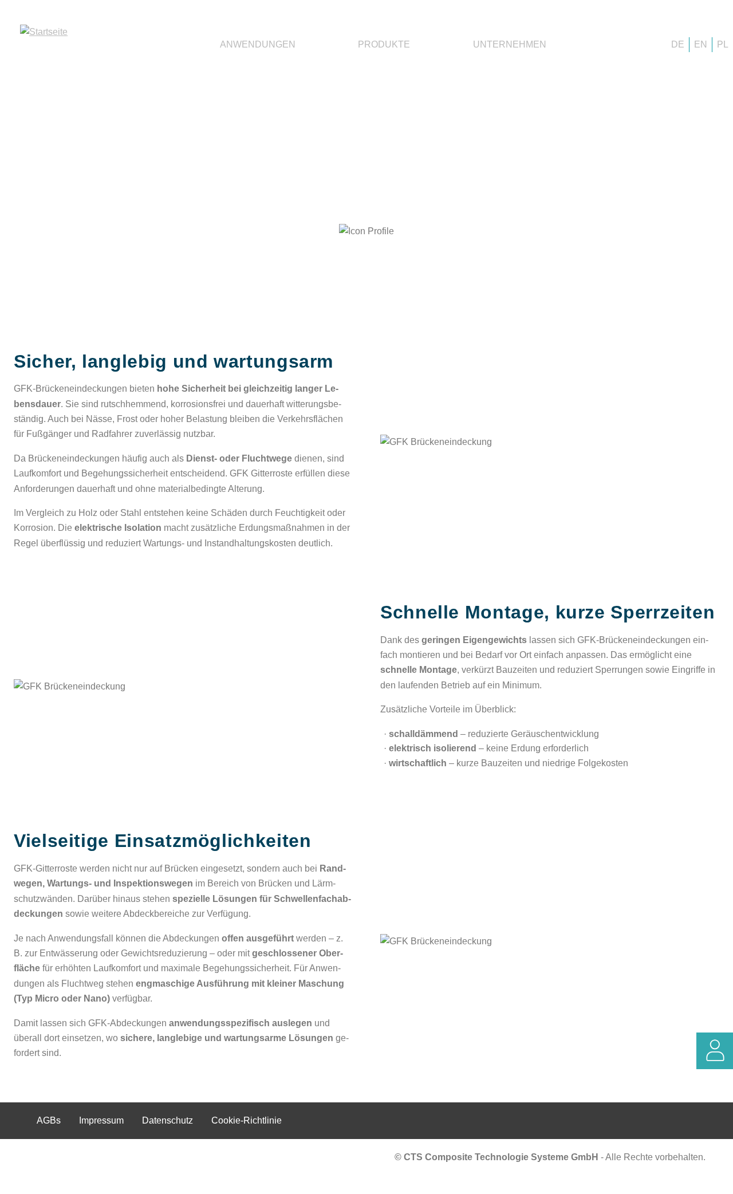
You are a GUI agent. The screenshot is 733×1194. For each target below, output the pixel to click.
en (700, 44)
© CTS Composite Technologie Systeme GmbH (498, 1157)
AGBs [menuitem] (49, 1120)
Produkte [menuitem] (384, 44)
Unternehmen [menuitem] (509, 44)
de (677, 44)
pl (722, 44)
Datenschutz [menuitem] (167, 1120)
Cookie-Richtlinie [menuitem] (246, 1120)
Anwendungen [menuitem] (257, 44)
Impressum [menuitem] (101, 1120)
